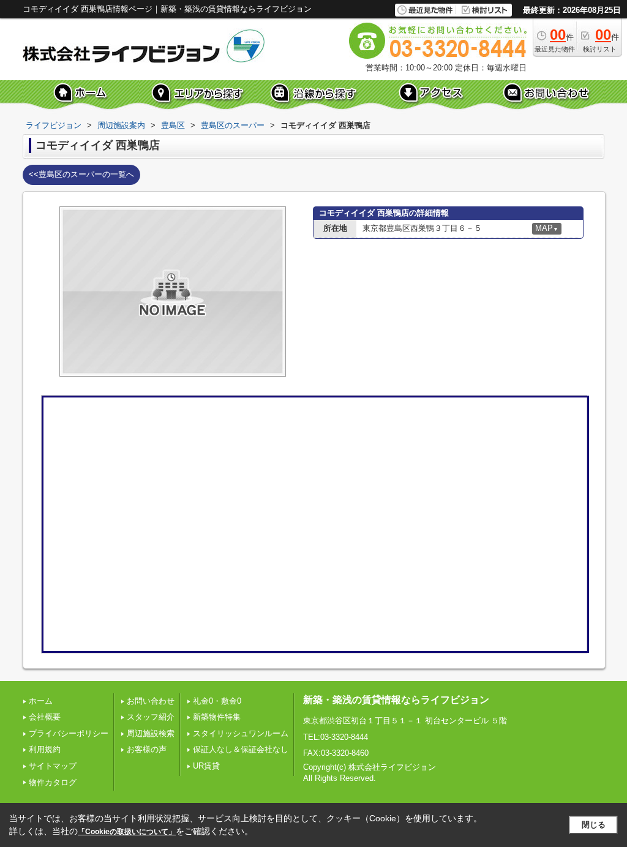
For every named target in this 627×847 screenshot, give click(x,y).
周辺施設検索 (151, 733)
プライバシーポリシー (68, 733)
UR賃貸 (206, 765)
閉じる (594, 824)
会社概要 (45, 716)
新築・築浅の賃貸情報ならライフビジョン (396, 700)
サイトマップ (53, 765)
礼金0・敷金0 (217, 701)
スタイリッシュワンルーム (240, 733)
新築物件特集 (217, 716)
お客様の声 (147, 749)
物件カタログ (53, 782)
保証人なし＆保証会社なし (240, 749)
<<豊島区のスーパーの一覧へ (81, 174)
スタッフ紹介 (151, 716)
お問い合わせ (151, 701)
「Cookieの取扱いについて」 (127, 831)
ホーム (41, 701)
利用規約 (45, 749)
